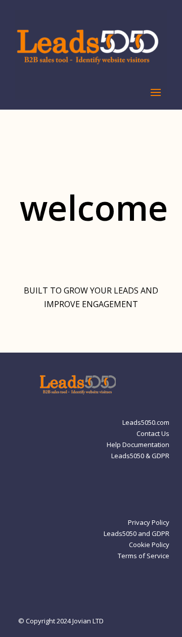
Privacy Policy (148, 523)
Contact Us (152, 434)
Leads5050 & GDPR (140, 456)
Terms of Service (143, 556)
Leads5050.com (145, 423)
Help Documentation (138, 445)
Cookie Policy (149, 545)
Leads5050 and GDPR (136, 534)
